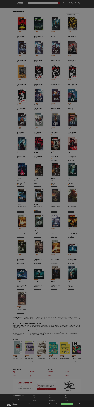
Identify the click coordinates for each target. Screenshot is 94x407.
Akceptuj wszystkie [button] (67, 403)
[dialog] (47, 404)
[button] (33, 405)
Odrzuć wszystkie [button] (80, 403)
